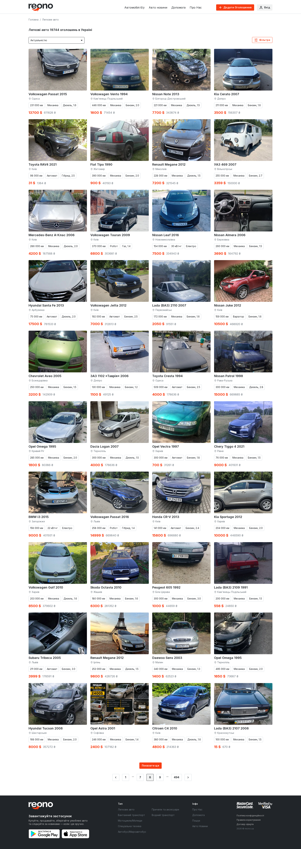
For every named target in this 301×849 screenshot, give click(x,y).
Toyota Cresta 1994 (167, 376)
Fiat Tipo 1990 (101, 164)
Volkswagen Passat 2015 (48, 94)
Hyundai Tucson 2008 (46, 728)
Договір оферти (245, 824)
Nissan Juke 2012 (227, 305)
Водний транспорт (163, 815)
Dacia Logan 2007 (104, 446)
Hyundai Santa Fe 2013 (46, 305)
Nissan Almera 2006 (229, 235)
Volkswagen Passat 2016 (109, 517)
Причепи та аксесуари (165, 809)
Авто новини (158, 7)
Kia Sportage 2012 (228, 517)
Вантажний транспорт (131, 815)
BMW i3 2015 (39, 517)
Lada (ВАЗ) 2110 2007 (169, 305)
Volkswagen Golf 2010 (46, 587)
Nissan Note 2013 (165, 94)
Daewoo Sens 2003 (167, 658)
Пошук (196, 820)
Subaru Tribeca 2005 (45, 658)
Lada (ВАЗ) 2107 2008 (231, 728)
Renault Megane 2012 (169, 164)
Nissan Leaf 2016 (165, 235)
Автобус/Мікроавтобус (132, 831)
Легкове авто (126, 809)
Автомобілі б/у (134, 7)
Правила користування (249, 820)
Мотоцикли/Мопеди (130, 820)
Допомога (178, 7)
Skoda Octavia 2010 (105, 587)
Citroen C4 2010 (164, 728)
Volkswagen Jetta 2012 (108, 305)
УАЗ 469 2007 (225, 164)
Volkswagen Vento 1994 (109, 94)
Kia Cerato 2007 (226, 94)
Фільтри (264, 39)
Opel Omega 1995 (42, 446)
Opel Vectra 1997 (165, 446)
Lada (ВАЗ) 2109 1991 (231, 587)
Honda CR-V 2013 (165, 517)
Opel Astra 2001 (102, 728)
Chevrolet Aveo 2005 (45, 376)
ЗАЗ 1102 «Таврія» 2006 (109, 376)
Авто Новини (200, 826)
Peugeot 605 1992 (166, 587)
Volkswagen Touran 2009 (110, 235)
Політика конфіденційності (250, 815)
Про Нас (196, 7)
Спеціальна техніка (129, 826)
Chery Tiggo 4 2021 (229, 446)
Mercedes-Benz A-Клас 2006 (52, 235)
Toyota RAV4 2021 (43, 164)
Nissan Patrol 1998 (228, 376)
